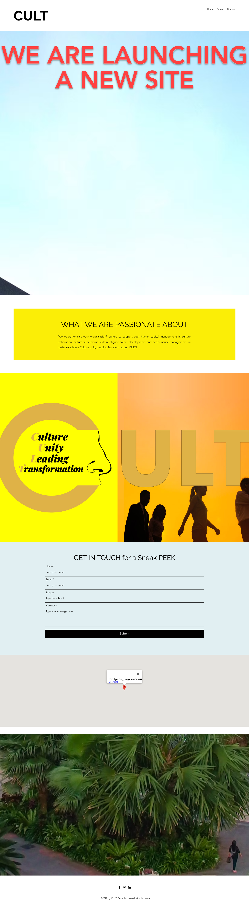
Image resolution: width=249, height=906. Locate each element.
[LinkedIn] (129, 887)
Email (49, 579)
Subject (50, 592)
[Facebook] (119, 887)
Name (49, 566)
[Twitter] (124, 887)
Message (51, 605)
